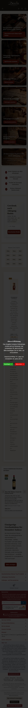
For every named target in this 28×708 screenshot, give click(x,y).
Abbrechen (19, 364)
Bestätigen (7, 364)
